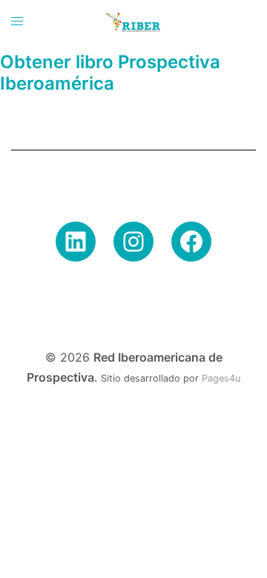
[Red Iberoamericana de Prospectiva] (133, 21)
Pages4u (221, 378)
